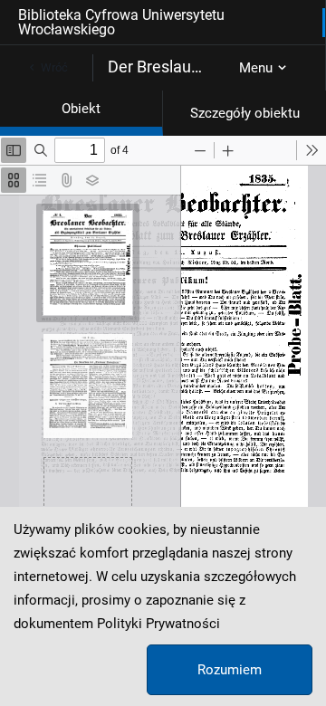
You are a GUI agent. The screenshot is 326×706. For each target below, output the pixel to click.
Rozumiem (229, 670)
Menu (256, 68)
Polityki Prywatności (158, 623)
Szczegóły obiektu (245, 113)
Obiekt (81, 108)
